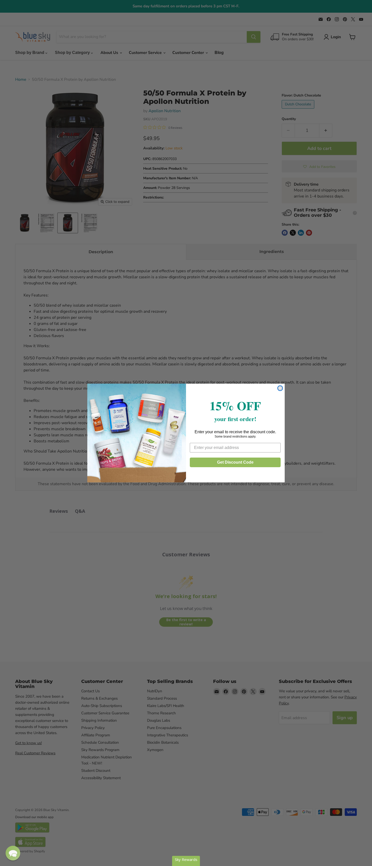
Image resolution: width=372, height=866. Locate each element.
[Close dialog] (280, 388)
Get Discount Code (235, 462)
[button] (13, 853)
